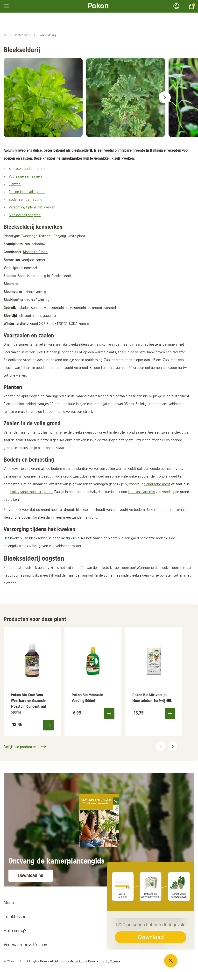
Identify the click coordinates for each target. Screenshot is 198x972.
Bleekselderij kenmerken (27, 169)
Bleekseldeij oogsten (25, 215)
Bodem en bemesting (25, 200)
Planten (15, 184)
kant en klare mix (141, 492)
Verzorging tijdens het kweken (32, 207)
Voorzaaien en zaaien (25, 177)
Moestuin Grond (35, 252)
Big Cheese (112, 961)
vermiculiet (33, 352)
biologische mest (157, 484)
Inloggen (178, 6)
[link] (32, 681)
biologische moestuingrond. (31, 492)
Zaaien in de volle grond (27, 192)
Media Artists (78, 961)
